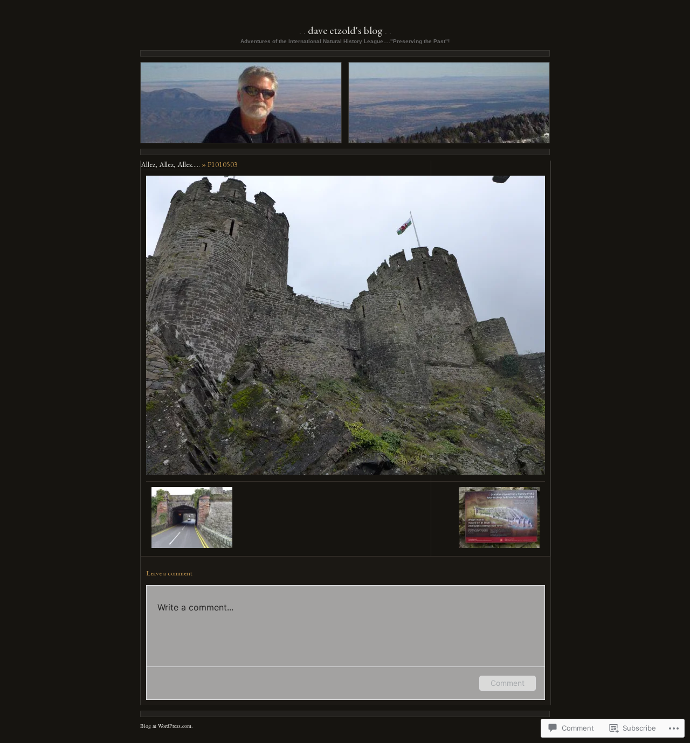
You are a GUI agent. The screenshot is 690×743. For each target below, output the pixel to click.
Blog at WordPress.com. (166, 726)
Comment (508, 683)
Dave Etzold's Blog (345, 30)
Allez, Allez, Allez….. (170, 164)
